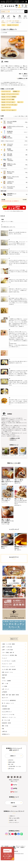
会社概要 (15, 806)
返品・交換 (10, 764)
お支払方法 (10, 760)
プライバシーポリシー (14, 822)
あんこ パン (20, 102)
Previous (2, 452)
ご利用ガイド (12, 816)
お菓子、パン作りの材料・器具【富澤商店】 (10, 21)
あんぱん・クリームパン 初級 (8, 99)
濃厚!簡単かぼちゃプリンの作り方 (20, 547)
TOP (2, 846)
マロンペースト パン (6, 107)
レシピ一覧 (12, 846)
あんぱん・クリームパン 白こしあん (9, 104)
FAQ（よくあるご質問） (14, 818)
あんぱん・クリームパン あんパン (9, 110)
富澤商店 (6, 61)
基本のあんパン (18, 481)
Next (26, 452)
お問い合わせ (11, 768)
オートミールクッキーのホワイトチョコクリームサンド (21, 502)
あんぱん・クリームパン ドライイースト (10, 94)
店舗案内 (22, 847)
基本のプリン (4, 546)
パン (3, 25)
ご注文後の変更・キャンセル (14, 766)
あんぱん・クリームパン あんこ (8, 102)
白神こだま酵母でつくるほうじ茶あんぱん (7, 521)
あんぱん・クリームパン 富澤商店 (9, 96)
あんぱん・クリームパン (13, 25)
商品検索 (7, 846)
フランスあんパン (5, 500)
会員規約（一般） (13, 820)
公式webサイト (13, 439)
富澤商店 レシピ (4, 22)
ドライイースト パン (6, 91)
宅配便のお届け (11, 762)
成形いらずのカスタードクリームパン (7, 482)
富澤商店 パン (16, 91)
